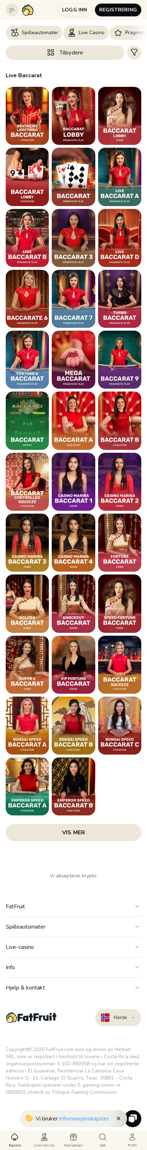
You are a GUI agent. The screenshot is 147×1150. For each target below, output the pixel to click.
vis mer (73, 832)
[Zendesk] (132, 1118)
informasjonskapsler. (84, 1119)
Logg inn (74, 9)
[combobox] (118, 1017)
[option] (34, 33)
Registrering (118, 9)
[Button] (12, 10)
